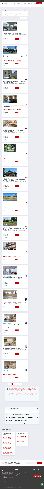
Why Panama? (24, 3)
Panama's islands (17, 390)
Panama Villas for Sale (6, 442)
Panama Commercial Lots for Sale (7, 452)
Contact (34, 3)
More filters (18, 14)
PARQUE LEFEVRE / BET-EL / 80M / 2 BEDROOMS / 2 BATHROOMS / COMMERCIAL (13, 253)
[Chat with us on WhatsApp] (42, 484)
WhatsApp (6, 41)
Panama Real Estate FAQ (18, 476)
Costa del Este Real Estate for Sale (21, 436)
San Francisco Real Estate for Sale (21, 437)
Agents (29, 3)
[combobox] (23, 18)
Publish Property (39, 3)
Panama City (36, 9)
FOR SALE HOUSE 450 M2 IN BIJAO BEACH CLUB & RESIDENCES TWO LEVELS (13, 131)
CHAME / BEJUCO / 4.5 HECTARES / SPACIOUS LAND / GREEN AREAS (15, 155)
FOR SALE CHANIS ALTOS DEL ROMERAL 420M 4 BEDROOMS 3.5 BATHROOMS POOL (15, 106)
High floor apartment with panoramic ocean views (13, 277)
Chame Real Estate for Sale (20, 441)
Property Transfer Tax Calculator (18, 471)
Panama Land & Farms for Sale (7, 444)
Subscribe (39, 462)
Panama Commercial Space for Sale (8, 453)
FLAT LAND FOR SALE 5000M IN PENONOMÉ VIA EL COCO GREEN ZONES (14, 204)
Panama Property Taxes (18, 473)
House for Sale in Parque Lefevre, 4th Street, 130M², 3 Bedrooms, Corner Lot (13, 57)
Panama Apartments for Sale (7, 437)
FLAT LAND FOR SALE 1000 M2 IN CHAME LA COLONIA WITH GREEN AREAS (15, 229)
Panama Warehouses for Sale (7, 447)
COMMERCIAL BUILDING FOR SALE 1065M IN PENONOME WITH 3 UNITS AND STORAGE (14, 180)
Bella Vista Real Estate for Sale (21, 435)
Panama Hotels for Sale (6, 449)
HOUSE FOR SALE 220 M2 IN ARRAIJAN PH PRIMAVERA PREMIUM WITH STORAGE (14, 82)
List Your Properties (38, 476)
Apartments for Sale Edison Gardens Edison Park (12, 324)
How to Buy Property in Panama (18, 475)
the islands (9, 10)
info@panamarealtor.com (6, 479)
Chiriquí (5, 10)
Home (15, 3)
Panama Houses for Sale (6, 439)
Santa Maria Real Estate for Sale (21, 440)
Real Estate (18, 3)
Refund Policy (26, 473)
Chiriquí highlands (11, 390)
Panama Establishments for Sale (7, 448)
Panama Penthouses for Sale (7, 438)
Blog (31, 3)
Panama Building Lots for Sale (7, 443)
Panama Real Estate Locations (5, 486)
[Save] (15, 23)
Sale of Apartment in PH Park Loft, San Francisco (12, 33)
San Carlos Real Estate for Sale (21, 442)
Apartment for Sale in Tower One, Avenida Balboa (12, 301)
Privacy (25, 472)
